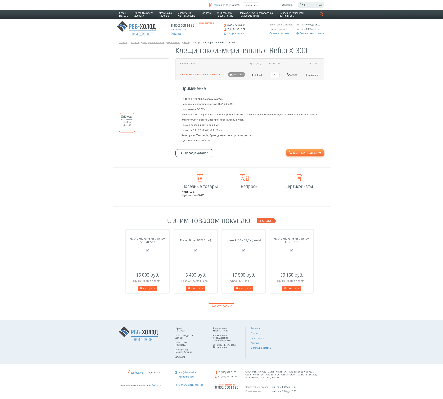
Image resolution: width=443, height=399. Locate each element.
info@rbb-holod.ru (236, 33)
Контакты (255, 343)
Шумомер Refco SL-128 (193, 195)
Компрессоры (225, 14)
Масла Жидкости (143, 14)
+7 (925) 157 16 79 (227, 376)
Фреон (123, 14)
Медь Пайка (165, 14)
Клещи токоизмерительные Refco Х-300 (202, 74)
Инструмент (186, 14)
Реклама (255, 328)
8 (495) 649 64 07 (227, 372)
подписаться (250, 5)
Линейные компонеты (291, 14)
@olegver (156, 385)
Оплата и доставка (279, 33)
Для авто (206, 13)
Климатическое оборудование (256, 14)
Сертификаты (258, 338)
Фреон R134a (188, 192)
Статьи (254, 333)
